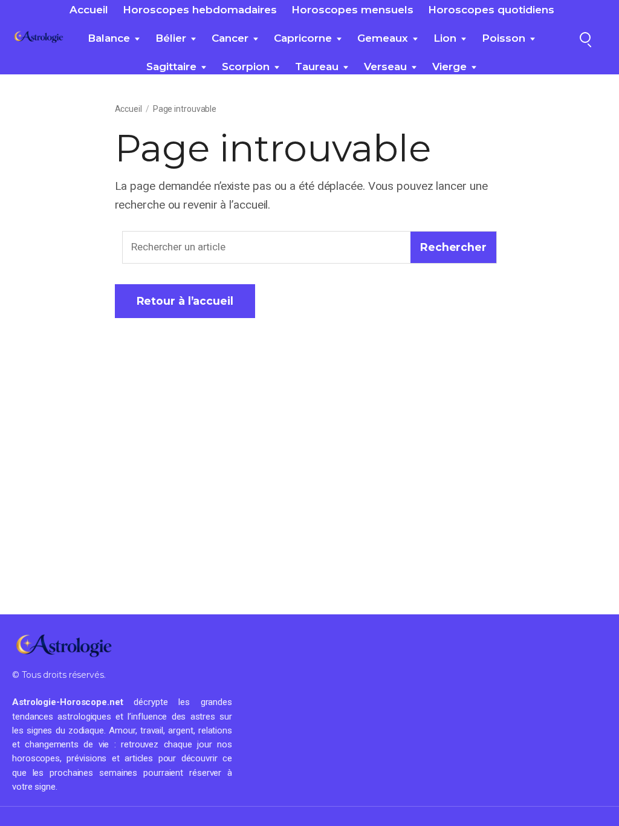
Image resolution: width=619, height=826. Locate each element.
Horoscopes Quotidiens (491, 10)
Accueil (89, 10)
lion (444, 38)
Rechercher (453, 247)
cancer (230, 38)
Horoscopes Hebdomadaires (200, 10)
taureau (317, 66)
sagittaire (171, 66)
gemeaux (382, 38)
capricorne (303, 38)
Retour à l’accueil (185, 300)
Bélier (170, 38)
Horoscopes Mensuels (352, 10)
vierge (449, 66)
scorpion (246, 66)
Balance (109, 38)
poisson (503, 38)
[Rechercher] (585, 37)
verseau (385, 66)
